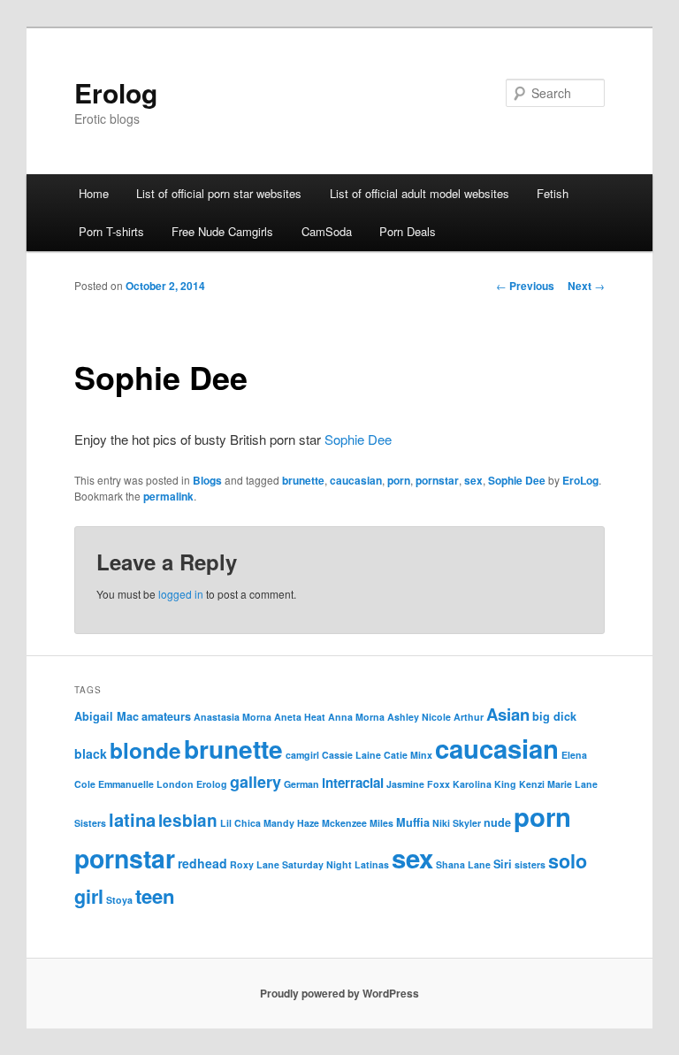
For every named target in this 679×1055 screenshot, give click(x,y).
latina (132, 819)
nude (497, 822)
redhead (202, 863)
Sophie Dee (358, 439)
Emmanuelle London (146, 784)
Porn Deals (407, 231)
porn (398, 480)
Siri (502, 864)
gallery (255, 781)
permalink (168, 496)
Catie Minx (408, 754)
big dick (554, 716)
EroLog (580, 480)
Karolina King (484, 784)
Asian (508, 714)
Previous (525, 286)
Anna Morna (356, 716)
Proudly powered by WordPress (339, 993)
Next (586, 286)
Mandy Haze (291, 822)
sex (473, 480)
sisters (530, 864)
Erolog (115, 92)
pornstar (437, 480)
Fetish (552, 193)
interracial (353, 782)
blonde (145, 750)
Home (94, 193)
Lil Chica (240, 822)
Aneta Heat (299, 716)
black (90, 753)
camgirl (302, 754)
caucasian (356, 480)
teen (155, 896)
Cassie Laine (351, 754)
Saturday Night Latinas (335, 864)
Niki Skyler (456, 822)
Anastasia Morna (232, 716)
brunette (303, 480)
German (301, 784)
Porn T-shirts (111, 231)
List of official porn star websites (218, 193)
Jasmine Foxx (418, 784)
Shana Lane (463, 864)
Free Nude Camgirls (222, 231)
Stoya (119, 899)
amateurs (166, 716)
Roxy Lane (254, 864)
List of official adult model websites (419, 193)
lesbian (187, 820)
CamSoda (326, 231)
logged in (180, 593)
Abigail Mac (106, 716)
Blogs (207, 480)
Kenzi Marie (545, 784)
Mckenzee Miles (357, 822)
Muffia (413, 822)
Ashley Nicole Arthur (435, 716)
